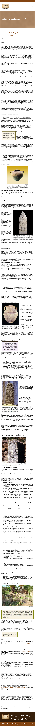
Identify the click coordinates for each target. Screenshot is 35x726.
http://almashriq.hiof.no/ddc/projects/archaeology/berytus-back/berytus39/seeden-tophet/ (13, 687)
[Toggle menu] (30, 6)
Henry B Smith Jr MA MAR (10, 35)
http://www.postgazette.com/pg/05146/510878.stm (25, 643)
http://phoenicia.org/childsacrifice (25, 651)
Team (27, 715)
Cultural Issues (8, 36)
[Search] (33, 6)
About (12, 715)
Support (22, 715)
